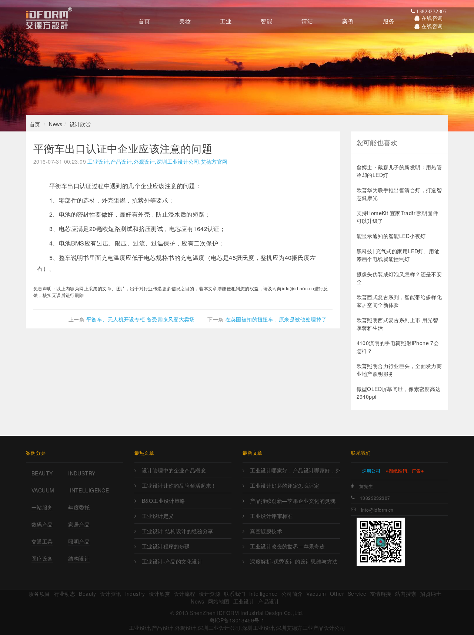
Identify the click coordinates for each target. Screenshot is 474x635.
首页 (35, 124)
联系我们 (235, 593)
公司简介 (292, 593)
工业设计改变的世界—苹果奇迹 (287, 546)
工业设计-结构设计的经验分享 (177, 531)
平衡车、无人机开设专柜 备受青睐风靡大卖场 (140, 319)
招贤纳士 (430, 593)
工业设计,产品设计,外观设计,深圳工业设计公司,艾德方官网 (157, 161)
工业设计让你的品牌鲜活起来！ (179, 485)
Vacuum (42, 490)
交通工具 (42, 541)
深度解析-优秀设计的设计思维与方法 (293, 561)
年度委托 (79, 507)
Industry (81, 473)
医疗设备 (42, 558)
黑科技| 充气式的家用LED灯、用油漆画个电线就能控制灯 (398, 255)
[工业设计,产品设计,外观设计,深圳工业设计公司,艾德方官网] (49, 20)
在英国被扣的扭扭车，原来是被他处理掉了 (276, 319)
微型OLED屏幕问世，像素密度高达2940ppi (399, 392)
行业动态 (65, 593)
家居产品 (79, 524)
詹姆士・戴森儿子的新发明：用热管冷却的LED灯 (399, 170)
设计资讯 (110, 593)
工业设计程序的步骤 (166, 546)
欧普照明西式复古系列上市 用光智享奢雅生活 (397, 323)
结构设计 (79, 558)
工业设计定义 (158, 515)
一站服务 (42, 507)
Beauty (42, 473)
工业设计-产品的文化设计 (172, 561)
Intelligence (89, 490)
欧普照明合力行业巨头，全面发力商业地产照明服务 (399, 369)
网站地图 (219, 601)
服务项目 (39, 593)
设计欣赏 (80, 124)
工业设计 (244, 601)
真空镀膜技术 (266, 531)
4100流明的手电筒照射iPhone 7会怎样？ (398, 346)
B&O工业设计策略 (163, 500)
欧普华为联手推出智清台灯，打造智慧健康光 (399, 193)
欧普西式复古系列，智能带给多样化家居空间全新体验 (399, 300)
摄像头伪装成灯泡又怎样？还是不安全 (399, 277)
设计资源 (209, 593)
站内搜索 (406, 593)
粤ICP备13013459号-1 (237, 620)
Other (337, 593)
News (56, 124)
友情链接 (380, 593)
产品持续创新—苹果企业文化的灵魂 (293, 500)
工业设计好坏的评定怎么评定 (284, 485)
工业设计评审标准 (271, 515)
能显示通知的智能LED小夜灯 (391, 236)
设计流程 (185, 593)
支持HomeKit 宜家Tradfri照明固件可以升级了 (397, 216)
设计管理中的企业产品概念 (174, 470)
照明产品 (79, 541)
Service (357, 593)
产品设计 (269, 601)
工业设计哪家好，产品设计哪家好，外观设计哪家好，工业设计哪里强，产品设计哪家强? (295, 470)
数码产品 (42, 524)
